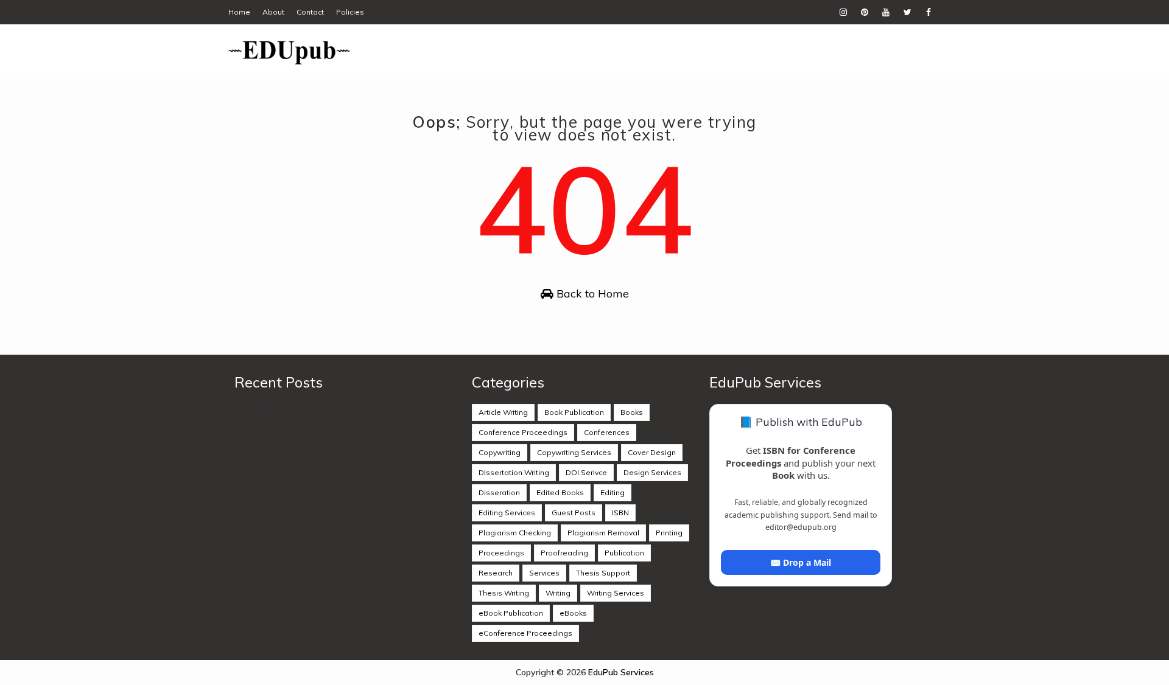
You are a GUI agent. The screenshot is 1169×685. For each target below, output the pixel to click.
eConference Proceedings (525, 633)
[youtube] (886, 12)
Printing (669, 532)
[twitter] (907, 12)
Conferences (607, 432)
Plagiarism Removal (603, 532)
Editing (612, 492)
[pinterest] (864, 12)
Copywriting (500, 452)
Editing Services (507, 512)
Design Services (652, 472)
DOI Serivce (586, 472)
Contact (310, 11)
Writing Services (615, 592)
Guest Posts (573, 512)
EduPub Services (621, 672)
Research (496, 572)
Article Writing (503, 412)
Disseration (499, 492)
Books (631, 412)
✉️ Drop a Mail (800, 562)
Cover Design (652, 452)
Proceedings (501, 552)
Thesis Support (603, 572)
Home (239, 11)
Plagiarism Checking (515, 532)
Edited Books (560, 492)
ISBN (620, 512)
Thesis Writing (504, 592)
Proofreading (564, 552)
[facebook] (928, 12)
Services (544, 572)
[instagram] (843, 12)
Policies (350, 11)
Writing (558, 592)
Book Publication (574, 412)
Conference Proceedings (523, 432)
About (273, 11)
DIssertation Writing (514, 472)
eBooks (573, 612)
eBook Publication (511, 612)
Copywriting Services (574, 452)
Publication (624, 552)
